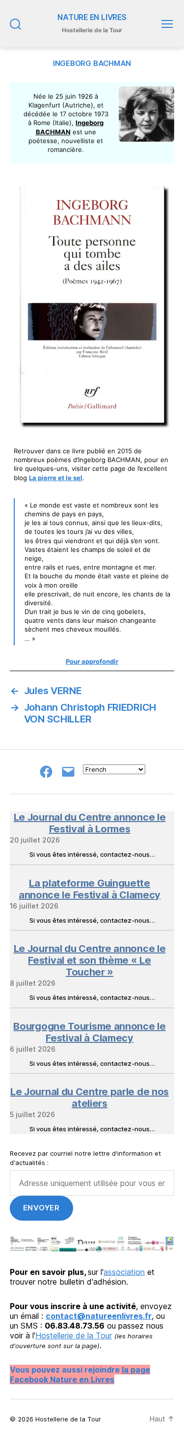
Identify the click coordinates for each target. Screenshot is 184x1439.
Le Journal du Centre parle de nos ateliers (89, 1097)
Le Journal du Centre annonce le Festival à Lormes (90, 823)
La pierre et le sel (55, 478)
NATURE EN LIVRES (91, 17)
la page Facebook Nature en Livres (80, 1374)
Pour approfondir (92, 661)
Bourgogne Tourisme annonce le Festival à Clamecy (89, 1032)
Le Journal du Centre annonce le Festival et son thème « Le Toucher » (90, 960)
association (124, 1272)
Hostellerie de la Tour (73, 1335)
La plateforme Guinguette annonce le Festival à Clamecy (89, 889)
